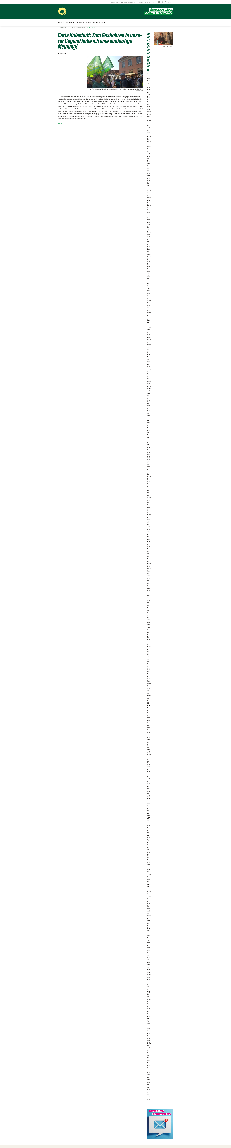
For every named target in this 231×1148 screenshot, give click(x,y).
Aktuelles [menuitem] (61, 22)
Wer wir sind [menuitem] (70, 22)
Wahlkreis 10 (91, 27)
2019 (70, 27)
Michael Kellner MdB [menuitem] (99, 22)
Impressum (124, 2)
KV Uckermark (62, 27)
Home (107, 2)
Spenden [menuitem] (88, 22)
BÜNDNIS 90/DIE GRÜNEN (161, 9)
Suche (118, 2)
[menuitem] (107, 2)
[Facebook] (159, 2)
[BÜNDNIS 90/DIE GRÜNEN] (62, 11)
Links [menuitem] (169, 2)
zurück (60, 124)
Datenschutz (131, 2)
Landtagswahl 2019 (79, 27)
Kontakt (113, 2)
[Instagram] (162, 2)
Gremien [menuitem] (79, 22)
